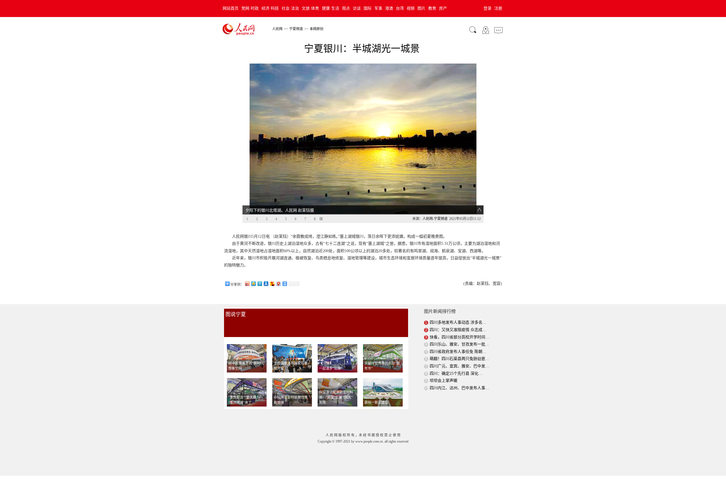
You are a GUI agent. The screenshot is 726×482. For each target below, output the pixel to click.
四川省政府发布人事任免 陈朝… (458, 352)
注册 (498, 8)
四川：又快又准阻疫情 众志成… (458, 330)
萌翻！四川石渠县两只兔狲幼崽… (459, 359)
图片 (421, 8)
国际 (368, 8)
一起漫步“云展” (330, 369)
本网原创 (316, 29)
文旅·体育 (310, 8)
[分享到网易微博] (278, 283)
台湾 (400, 8)
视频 (411, 8)
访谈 (357, 8)
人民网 (277, 29)
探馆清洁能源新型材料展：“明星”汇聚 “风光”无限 (336, 397)
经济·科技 (270, 8)
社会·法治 (290, 8)
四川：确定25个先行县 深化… (456, 373)
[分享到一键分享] (284, 283)
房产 (443, 8)
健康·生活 (330, 8)
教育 (432, 8)
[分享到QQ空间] (253, 283)
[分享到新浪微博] (247, 283)
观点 (346, 8)
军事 (378, 8)
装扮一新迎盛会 (376, 403)
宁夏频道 (296, 29)
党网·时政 (250, 8)
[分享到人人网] (266, 283)
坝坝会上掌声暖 (443, 380)
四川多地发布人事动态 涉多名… (458, 322)
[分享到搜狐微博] (272, 283)
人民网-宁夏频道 (435, 219)
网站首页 (231, 8)
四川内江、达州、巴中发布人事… (459, 388)
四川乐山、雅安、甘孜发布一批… (459, 344)
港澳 (389, 8)
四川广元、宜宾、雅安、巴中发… (459, 366)
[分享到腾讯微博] (259, 283)
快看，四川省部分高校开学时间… (459, 337)
